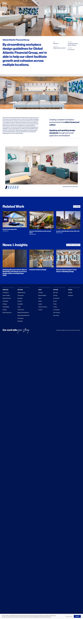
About (39, 298)
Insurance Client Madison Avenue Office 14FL (68, 231)
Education (20, 298)
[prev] (23, 165)
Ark (69, 49)
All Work (77, 206)
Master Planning (7, 298)
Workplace (20, 321)
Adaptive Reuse (21, 292)
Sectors (20, 289)
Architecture (71, 43)
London (55, 307)
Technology (20, 318)
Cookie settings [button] (69, 616)
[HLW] (5, 3)
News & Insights (42, 295)
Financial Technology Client (10, 229)
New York (55, 292)
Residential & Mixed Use (23, 315)
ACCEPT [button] (77, 616)
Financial (72, 49)
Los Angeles (56, 309)
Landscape (5, 301)
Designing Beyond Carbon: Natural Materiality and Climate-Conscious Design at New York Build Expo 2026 (15, 272)
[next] (60, 165)
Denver (55, 301)
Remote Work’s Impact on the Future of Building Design (66, 270)
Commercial (20, 295)
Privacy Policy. (77, 330)
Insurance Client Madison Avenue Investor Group (40, 231)
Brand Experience (7, 312)
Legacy (40, 304)
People (40, 301)
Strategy (74, 45)
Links (40, 289)
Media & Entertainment (23, 312)
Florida (55, 304)
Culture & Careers (42, 307)
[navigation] (6, 187)
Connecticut (56, 298)
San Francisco (56, 312)
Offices (55, 289)
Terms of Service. (71, 330)
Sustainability (6, 307)
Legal (19, 307)
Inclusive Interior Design (37, 270)
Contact (40, 309)
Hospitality (20, 304)
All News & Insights (73, 244)
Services (5, 289)
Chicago (55, 295)
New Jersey (56, 315)
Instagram (70, 295)
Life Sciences (21, 309)
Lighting (5, 309)
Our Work (40, 292)
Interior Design (6, 295)
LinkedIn (70, 292)
